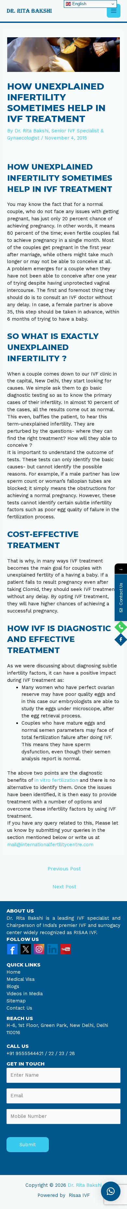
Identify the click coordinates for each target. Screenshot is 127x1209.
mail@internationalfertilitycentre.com (50, 845)
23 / (63, 1053)
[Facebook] (12, 949)
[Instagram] (39, 949)
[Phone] (121, 627)
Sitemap (16, 1001)
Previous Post (64, 869)
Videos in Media (25, 994)
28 (71, 1053)
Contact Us (19, 1008)
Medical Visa (21, 979)
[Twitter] (26, 949)
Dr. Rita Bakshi (85, 1185)
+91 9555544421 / (28, 1053)
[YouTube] (66, 949)
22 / (53, 1053)
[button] (110, 1191)
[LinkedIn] (52, 949)
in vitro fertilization (56, 780)
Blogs (13, 986)
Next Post (64, 887)
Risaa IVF (79, 1195)
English (78, 3)
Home (14, 972)
